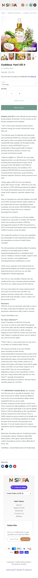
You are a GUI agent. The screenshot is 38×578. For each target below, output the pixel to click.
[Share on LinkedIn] (10, 466)
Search (19, 505)
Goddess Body (8, 68)
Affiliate (19, 516)
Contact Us (19, 514)
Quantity (4, 89)
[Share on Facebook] (2, 466)
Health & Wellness (14, 13)
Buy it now (19, 108)
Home (3, 13)
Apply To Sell (19, 508)
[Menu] (34, 5)
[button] (4, 56)
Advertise (19, 511)
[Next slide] (35, 56)
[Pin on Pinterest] (14, 466)
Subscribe (25, 539)
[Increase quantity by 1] (19, 93)
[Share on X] (6, 466)
